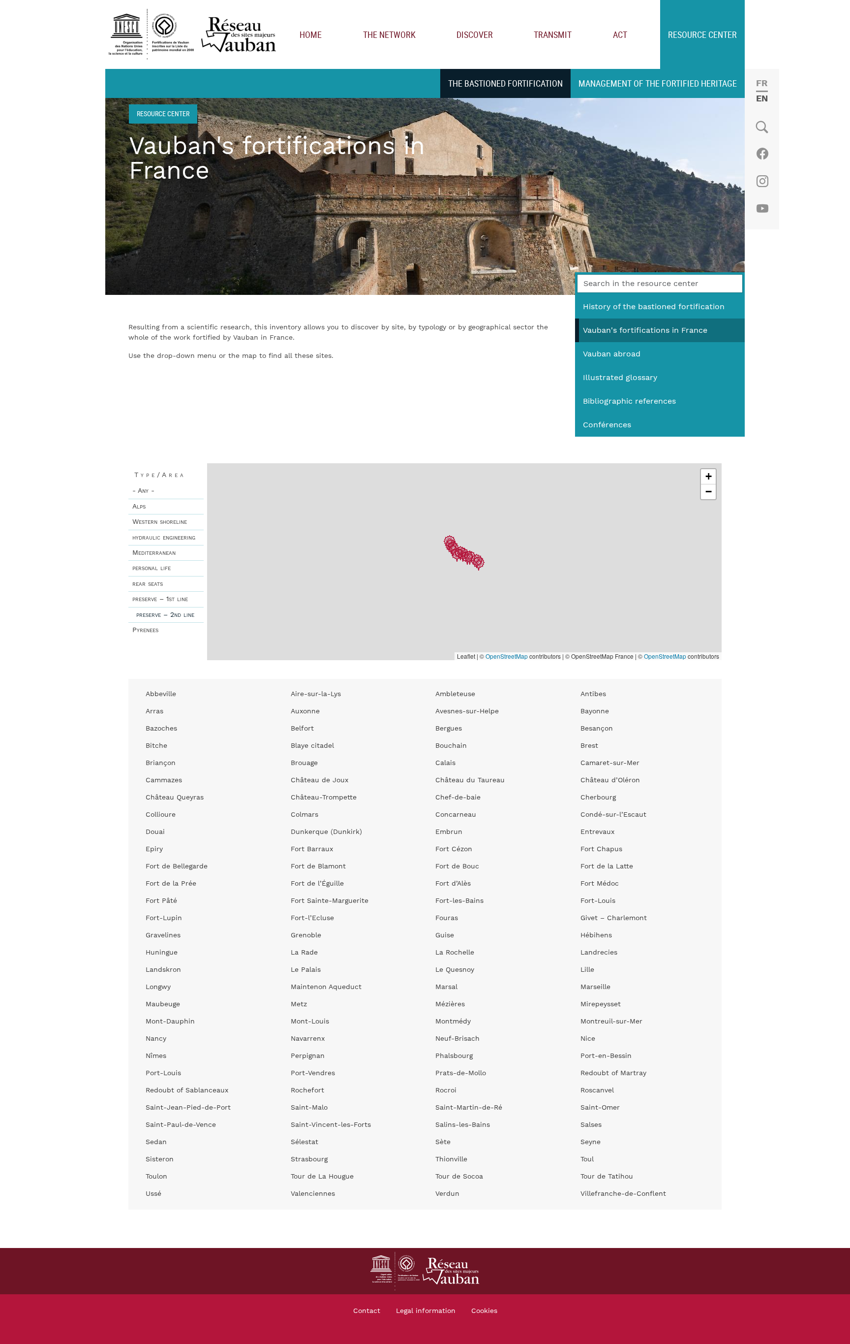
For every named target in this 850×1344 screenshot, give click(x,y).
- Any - (143, 490)
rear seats (147, 583)
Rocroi (445, 1090)
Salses (591, 1124)
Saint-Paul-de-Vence (181, 1124)
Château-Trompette (324, 797)
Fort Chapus (601, 849)
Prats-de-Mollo (460, 1073)
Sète (443, 1142)
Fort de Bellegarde (177, 866)
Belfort (302, 728)
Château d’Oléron (610, 780)
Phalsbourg (454, 1056)
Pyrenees (145, 630)
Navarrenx (308, 1038)
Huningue (162, 952)
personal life (151, 568)
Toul (587, 1159)
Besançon (596, 728)
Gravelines (163, 935)
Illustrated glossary (620, 378)
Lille (587, 969)
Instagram (762, 181)
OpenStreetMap (507, 656)
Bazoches (161, 728)
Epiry (154, 849)
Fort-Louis (597, 900)
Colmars (304, 814)
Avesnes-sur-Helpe (467, 711)
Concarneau (455, 814)
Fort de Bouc (457, 866)
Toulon (156, 1176)
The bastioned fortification (505, 83)
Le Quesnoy (454, 969)
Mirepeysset (600, 1004)
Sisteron (160, 1159)
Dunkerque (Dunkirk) (326, 832)
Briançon (161, 763)
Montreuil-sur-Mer (611, 1021)
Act (620, 34)
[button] (467, 558)
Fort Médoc (599, 883)
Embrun (448, 832)
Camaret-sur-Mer (609, 763)
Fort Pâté (161, 900)
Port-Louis (163, 1073)
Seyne (590, 1142)
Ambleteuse (455, 694)
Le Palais (306, 969)
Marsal (446, 987)
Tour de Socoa (459, 1176)
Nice (587, 1038)
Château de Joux (319, 780)
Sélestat (304, 1142)
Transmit (553, 34)
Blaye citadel (312, 745)
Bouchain (451, 745)
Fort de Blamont (318, 866)
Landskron (163, 969)
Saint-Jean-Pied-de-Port (188, 1107)
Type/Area (160, 475)
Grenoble (306, 935)
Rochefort (307, 1090)
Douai (155, 832)
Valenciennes (313, 1193)
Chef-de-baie (458, 797)
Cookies (484, 1311)
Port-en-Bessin (606, 1056)
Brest (589, 745)
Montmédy (453, 1021)
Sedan (156, 1142)
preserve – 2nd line (165, 614)
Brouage (304, 763)
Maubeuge (163, 1004)
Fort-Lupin (164, 918)
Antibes (593, 694)
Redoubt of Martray (613, 1073)
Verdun (447, 1193)
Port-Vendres (313, 1073)
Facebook (762, 154)
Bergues (448, 728)
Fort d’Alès (453, 883)
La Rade (304, 952)
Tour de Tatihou (606, 1176)
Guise (444, 935)
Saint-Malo (309, 1107)
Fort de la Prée (171, 883)
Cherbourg (598, 797)
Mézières (450, 1004)
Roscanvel (597, 1090)
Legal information (425, 1311)
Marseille (595, 987)
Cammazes (164, 780)
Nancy (156, 1038)
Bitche (156, 745)
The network (389, 34)
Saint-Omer (600, 1107)
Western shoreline (159, 521)
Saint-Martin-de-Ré (468, 1107)
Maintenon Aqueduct (326, 987)
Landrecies (598, 952)
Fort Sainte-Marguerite (329, 900)
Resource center (702, 34)
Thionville (451, 1159)
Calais (445, 763)
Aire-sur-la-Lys (316, 694)
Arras (154, 711)
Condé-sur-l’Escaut (613, 814)
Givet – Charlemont (613, 918)
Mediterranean (154, 552)
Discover (474, 34)
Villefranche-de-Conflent (623, 1193)
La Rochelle (454, 952)
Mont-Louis (310, 1021)
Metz (299, 1004)
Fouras (446, 918)
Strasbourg (309, 1159)
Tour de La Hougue (322, 1176)
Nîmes (156, 1056)
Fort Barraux (312, 849)
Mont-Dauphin (170, 1021)
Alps (139, 506)
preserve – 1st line (160, 599)
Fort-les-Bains (459, 900)
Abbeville (161, 694)
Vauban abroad (611, 354)
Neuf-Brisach (457, 1038)
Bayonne (594, 711)
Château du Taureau (470, 780)
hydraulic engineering (163, 537)
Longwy (158, 987)
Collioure (161, 814)
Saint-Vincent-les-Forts (331, 1124)
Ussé (153, 1193)
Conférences (607, 425)
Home (311, 34)
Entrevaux (597, 832)
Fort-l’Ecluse (312, 918)
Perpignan (308, 1056)
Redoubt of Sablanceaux (187, 1090)
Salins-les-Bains (462, 1124)
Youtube (762, 209)
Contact (366, 1311)
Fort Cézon (453, 849)
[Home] (194, 34)
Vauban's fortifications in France (645, 330)
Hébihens (596, 935)
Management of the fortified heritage (657, 83)
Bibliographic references (629, 401)
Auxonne (305, 711)
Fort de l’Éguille (317, 883)
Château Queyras (175, 797)
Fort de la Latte (606, 866)
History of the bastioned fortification (654, 307)
